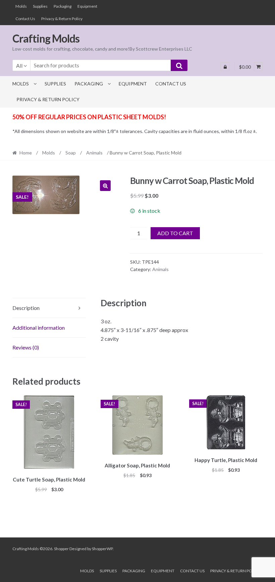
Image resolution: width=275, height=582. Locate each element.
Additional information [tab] (38, 327)
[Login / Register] (225, 66)
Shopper (61, 548)
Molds (21, 6)
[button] (105, 185)
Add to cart (175, 233)
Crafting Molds (45, 38)
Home (25, 152)
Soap (70, 152)
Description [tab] (26, 308)
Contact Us (25, 18)
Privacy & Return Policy (61, 18)
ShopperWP (102, 548)
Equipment (87, 6)
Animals (94, 152)
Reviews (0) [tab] (25, 347)
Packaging (62, 6)
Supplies (40, 6)
